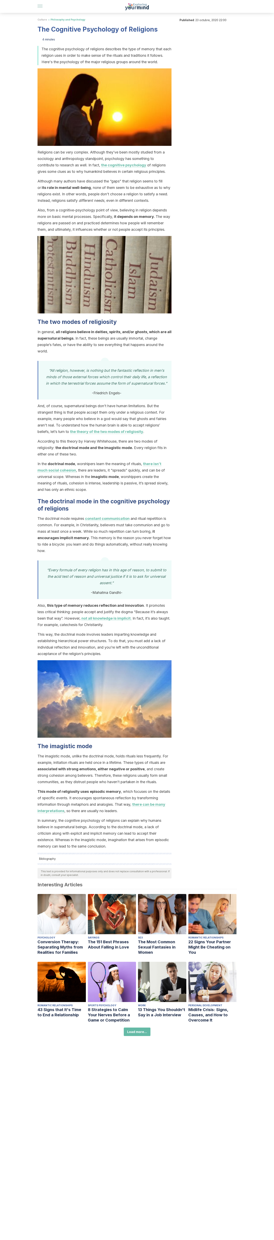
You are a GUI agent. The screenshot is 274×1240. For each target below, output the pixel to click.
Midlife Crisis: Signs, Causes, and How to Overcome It (208, 1015)
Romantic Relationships (205, 937)
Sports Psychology (102, 1005)
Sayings (93, 937)
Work (142, 1005)
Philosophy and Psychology (68, 19)
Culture (42, 19)
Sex (140, 937)
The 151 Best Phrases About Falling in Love (108, 944)
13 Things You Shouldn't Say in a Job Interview (161, 1012)
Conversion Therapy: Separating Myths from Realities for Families (60, 947)
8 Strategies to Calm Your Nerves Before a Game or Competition (109, 1015)
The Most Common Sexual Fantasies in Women (157, 947)
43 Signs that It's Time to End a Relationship (59, 1012)
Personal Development (205, 1005)
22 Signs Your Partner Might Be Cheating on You (209, 947)
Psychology (46, 937)
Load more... (137, 1032)
